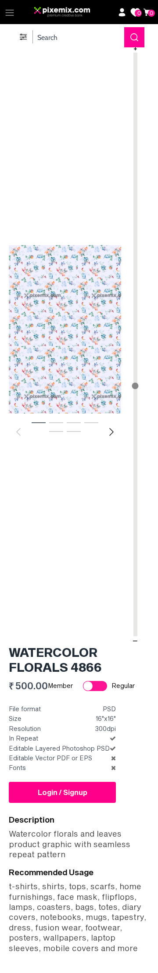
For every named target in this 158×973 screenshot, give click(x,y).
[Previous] (18, 432)
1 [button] (38, 422)
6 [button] (74, 431)
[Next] (111, 432)
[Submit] (134, 37)
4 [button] (91, 422)
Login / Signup (62, 792)
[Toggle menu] (9, 12)
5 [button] (56, 431)
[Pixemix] (73, 12)
